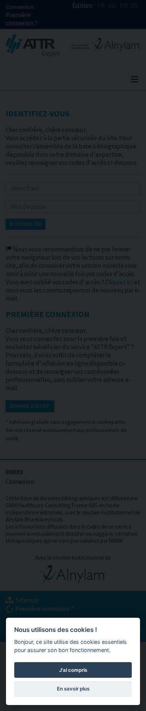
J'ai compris (73, 670)
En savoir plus (73, 689)
